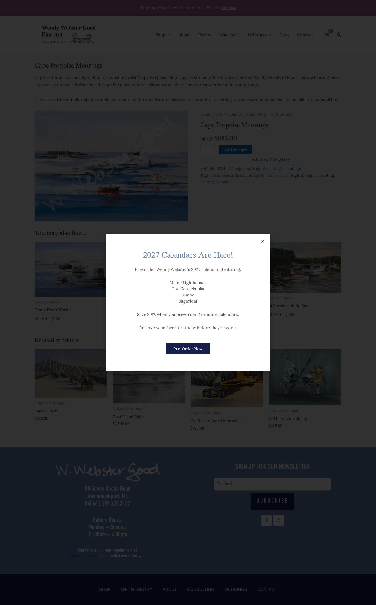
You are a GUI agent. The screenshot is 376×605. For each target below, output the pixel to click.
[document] (188, 302)
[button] (263, 241)
